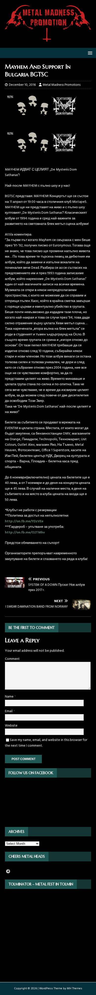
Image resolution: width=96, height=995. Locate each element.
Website (11, 726)
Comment (12, 659)
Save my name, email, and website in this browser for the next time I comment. (46, 742)
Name (9, 697)
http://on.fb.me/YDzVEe (24, 521)
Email (9, 711)
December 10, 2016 (22, 85)
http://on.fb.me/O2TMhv (25, 532)
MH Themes (74, 988)
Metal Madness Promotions (61, 85)
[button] (89, 52)
